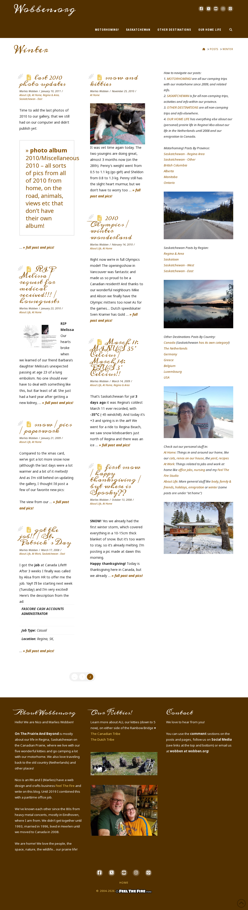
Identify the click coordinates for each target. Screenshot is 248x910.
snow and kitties (114, 81)
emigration (196, 487)
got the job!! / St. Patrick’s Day (45, 536)
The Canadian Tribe (105, 733)
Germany (170, 354)
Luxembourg (173, 371)
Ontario (169, 182)
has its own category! (214, 342)
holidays (181, 487)
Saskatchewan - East (30, 99)
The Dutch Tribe (102, 739)
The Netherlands (175, 348)
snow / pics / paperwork (45, 427)
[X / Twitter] (208, 9)
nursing (199, 470)
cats (172, 458)
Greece (169, 360)
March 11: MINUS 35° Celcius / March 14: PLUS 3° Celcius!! (114, 358)
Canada (169, 342)
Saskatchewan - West (179, 265)
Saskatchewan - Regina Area (184, 154)
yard (214, 458)
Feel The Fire (65, 785)
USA (166, 377)
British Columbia (175, 165)
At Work (36, 553)
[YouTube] (216, 9)
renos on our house (190, 458)
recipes (224, 458)
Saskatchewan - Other (179, 159)
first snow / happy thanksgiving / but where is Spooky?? (115, 480)
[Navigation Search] (229, 27)
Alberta (169, 171)
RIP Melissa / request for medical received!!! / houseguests (39, 285)
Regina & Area (51, 95)
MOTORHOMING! (179, 78)
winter (213, 487)
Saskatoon (171, 259)
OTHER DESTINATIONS (182, 107)
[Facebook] (201, 9)
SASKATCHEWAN (178, 96)
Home (123, 882)
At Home (36, 95)
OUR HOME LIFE (178, 119)
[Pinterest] (230, 9)
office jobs (185, 470)
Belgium (170, 366)
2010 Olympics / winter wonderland (111, 227)
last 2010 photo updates (42, 81)
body (214, 481)
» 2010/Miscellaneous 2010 (52, 157)
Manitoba (171, 177)
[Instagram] (223, 9)
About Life (25, 95)
